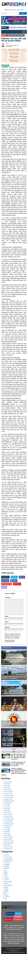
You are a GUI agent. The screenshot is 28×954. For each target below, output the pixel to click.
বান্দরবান (6, 878)
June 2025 (7, 807)
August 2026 (7, 782)
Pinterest (17, 584)
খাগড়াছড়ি (6, 868)
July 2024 (7, 828)
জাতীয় (5, 874)
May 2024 (7, 831)
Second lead (7, 857)
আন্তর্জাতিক (7, 865)
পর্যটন (5, 876)
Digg (22, 577)
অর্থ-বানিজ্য (7, 863)
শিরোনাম (21, 35)
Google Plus (7, 584)
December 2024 (8, 818)
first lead (6, 855)
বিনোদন (6, 883)
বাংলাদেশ (6, 880)
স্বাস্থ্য (5, 899)
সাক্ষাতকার (6, 897)
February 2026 (8, 791)
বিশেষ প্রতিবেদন (8, 885)
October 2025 (8, 799)
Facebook (6, 577)
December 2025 (8, 795)
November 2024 (8, 820)
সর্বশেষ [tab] (14, 749)
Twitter (15, 577)
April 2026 (7, 788)
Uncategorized (8, 859)
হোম (4, 35)
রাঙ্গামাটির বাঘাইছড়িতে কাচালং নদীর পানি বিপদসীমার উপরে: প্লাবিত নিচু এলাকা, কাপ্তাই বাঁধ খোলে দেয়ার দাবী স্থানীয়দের (14, 692)
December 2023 (8, 841)
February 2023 (8, 847)
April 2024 (7, 833)
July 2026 (7, 784)
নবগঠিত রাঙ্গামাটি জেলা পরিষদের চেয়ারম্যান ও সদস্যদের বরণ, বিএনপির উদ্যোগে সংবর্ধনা (13, 707)
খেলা (5, 870)
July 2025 (7, 805)
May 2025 (7, 809)
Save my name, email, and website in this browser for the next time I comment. (12, 636)
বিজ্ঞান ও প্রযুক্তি (8, 882)
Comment (8, 598)
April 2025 (7, 810)
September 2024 (9, 824)
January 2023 (8, 849)
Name (7, 616)
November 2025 (8, 797)
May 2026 (7, 786)
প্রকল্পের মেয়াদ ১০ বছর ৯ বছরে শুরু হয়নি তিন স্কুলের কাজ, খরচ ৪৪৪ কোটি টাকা (13, 724)
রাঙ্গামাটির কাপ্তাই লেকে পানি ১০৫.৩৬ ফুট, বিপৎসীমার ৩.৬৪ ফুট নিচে (14, 678)
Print (4, 587)
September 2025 (9, 801)
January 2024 (8, 839)
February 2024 (8, 837)
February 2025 (8, 814)
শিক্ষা (18, 35)
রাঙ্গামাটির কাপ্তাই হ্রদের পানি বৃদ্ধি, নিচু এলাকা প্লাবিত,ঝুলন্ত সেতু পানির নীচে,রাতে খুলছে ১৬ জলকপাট (13, 661)
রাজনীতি (6, 891)
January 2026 (8, 793)
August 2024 (7, 826)
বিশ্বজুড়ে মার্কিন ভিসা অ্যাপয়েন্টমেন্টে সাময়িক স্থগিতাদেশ (12, 745)
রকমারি (6, 887)
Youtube (8, 919)
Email (7, 622)
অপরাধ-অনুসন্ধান (13, 35)
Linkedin (5, 580)
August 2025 (7, 803)
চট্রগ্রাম (6, 872)
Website (7, 627)
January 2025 (8, 816)
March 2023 (7, 845)
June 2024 (7, 829)
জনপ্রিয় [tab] (14, 752)
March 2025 (7, 812)
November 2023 (8, 843)
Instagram (18, 916)
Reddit (14, 580)
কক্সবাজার (6, 866)
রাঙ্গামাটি (6, 889)
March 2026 (7, 789)
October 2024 (8, 822)
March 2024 (7, 835)
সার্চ (23, 13)
